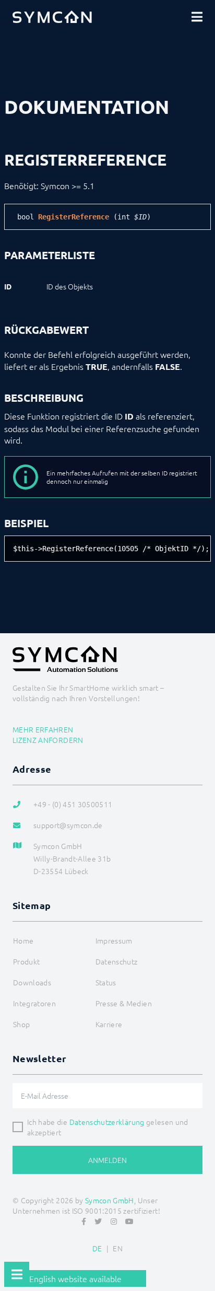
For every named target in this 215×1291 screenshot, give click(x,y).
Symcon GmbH (109, 1200)
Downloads (32, 982)
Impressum (114, 940)
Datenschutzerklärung (107, 1121)
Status (105, 982)
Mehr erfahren (43, 729)
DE (97, 1248)
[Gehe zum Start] (202, 1257)
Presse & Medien (123, 1003)
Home (23, 940)
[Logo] (52, 16)
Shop (21, 1024)
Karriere (109, 1024)
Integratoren (34, 1003)
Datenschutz (116, 961)
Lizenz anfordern (48, 740)
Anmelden (107, 1160)
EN (118, 1248)
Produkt (26, 961)
